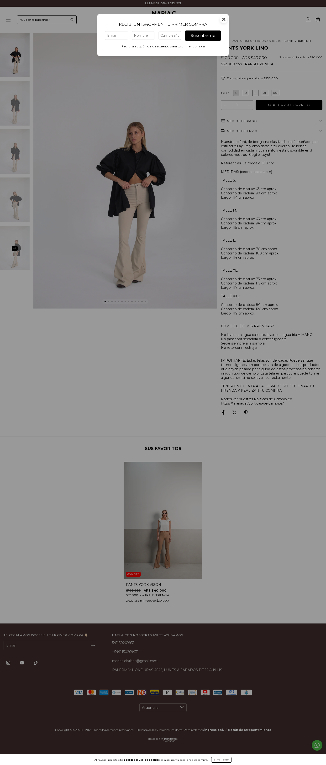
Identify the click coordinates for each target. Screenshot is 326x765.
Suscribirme (203, 35)
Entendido (221, 760)
